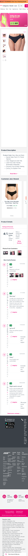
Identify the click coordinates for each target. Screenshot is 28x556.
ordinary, (7, 530)
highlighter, (10, 521)
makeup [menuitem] (3, 9)
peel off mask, (19, 549)
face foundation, (12, 539)
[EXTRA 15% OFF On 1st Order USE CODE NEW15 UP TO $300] (14, 20)
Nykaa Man (18, 464)
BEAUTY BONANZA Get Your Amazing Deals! (13, 1)
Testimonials (6, 468)
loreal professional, (15, 533)
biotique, (20, 522)
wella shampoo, (9, 544)
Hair (23, 461)
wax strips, (17, 536)
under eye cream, (9, 536)
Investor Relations (5, 479)
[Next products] (25, 201)
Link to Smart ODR (4, 483)
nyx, (13, 547)
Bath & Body (23, 464)
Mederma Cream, (10, 552)
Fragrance (24, 476)
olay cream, (12, 535)
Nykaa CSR (4, 471)
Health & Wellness (24, 474)
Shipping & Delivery (10, 471)
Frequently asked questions (10, 460)
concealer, (9, 522)
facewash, (9, 547)
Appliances (24, 466)
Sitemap (19, 473)
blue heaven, (11, 549)
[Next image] (5, 60)
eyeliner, (13, 527)
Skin (23, 459)
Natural (23, 478)
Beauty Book (14, 457)
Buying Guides (14, 464)
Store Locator (9, 464)
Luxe (23, 480)
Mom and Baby (23, 470)
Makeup (24, 457)
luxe (15, 5)
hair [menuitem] (10, 9)
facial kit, (19, 524)
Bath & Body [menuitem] (22, 9)
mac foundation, (11, 541)
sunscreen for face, (10, 538)
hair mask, (18, 527)
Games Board (14, 461)
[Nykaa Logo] (1, 5)
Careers (5, 461)
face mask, (15, 522)
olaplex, (18, 542)
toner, (11, 530)
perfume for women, (11, 524)
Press (4, 466)
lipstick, (4, 521)
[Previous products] (2, 201)
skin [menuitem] (7, 9)
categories (6, 5)
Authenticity (5, 463)
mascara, (7, 533)
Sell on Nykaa (9, 475)
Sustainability (6, 473)
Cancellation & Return (10, 467)
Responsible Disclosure (6, 476)
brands (11, 5)
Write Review (19, 242)
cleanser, (9, 532)
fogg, (16, 535)
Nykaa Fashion (19, 467)
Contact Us (9, 456)
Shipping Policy (19, 511)
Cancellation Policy (10, 512)
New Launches (19, 461)
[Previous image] (3, 60)
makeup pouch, (11, 542)
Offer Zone (18, 457)
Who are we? (4, 458)
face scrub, (10, 550)
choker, (18, 541)
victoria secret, (10, 525)
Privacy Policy (19, 512)
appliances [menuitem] (15, 9)
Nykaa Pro (18, 471)
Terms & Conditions (9, 511)
